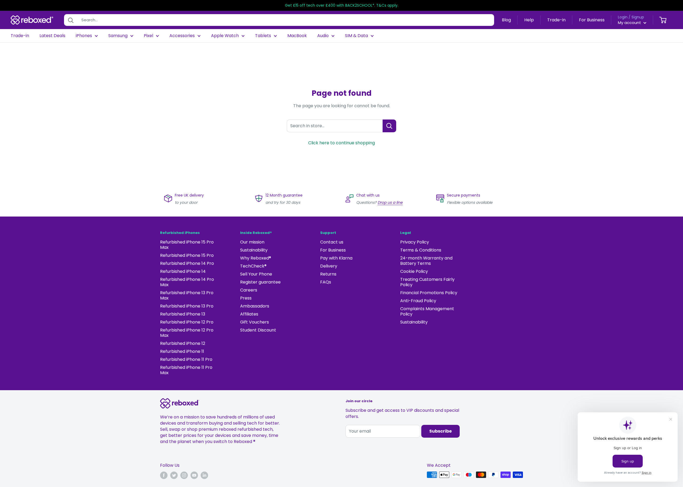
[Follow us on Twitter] (174, 475)
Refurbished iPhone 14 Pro (187, 263)
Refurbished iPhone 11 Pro (186, 359)
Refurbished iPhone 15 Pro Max (187, 244)
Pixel (148, 35)
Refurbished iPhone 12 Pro (186, 322)
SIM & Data (356, 35)
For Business (592, 20)
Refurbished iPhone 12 (182, 343)
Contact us (331, 242)
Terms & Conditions (420, 250)
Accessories (182, 35)
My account (630, 22)
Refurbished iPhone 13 (182, 314)
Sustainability (254, 250)
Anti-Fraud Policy (418, 301)
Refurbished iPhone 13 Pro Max (186, 295)
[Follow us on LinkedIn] (204, 475)
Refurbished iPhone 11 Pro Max (186, 370)
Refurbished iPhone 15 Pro (187, 255)
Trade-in (556, 20)
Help (529, 20)
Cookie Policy (414, 271)
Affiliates (249, 314)
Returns (328, 274)
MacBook (297, 35)
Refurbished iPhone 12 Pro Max (186, 332)
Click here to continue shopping (341, 143)
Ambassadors (254, 306)
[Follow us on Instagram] (184, 475)
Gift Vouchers (254, 322)
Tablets (263, 35)
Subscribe (440, 431)
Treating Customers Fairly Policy (427, 282)
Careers (248, 290)
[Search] (70, 20)
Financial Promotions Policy (428, 293)
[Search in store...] (389, 125)
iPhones (84, 35)
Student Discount (258, 330)
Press (246, 298)
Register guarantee (260, 282)
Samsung (118, 35)
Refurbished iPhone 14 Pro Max (187, 282)
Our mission (252, 242)
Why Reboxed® (255, 258)
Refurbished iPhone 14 (183, 271)
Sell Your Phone (256, 274)
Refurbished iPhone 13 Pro (186, 306)
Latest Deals (52, 35)
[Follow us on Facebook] (164, 475)
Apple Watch (225, 35)
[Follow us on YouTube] (194, 475)
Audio (323, 35)
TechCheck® (253, 266)
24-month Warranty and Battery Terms (426, 260)
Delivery (328, 266)
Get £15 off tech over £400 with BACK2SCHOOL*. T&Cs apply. (341, 5)
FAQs (325, 282)
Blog (506, 20)
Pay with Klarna (336, 258)
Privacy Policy (414, 242)
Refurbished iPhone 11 (182, 351)
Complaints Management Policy (427, 311)
